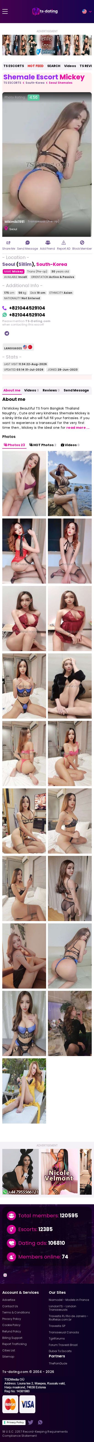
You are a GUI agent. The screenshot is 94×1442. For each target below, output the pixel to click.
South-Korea (35, 83)
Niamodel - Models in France (69, 1300)
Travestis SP (57, 1326)
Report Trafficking (14, 1344)
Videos (70, 66)
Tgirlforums (57, 1338)
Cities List (8, 1350)
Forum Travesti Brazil (63, 1345)
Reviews (51, 390)
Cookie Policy (11, 1325)
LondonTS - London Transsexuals (62, 1308)
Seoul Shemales (60, 83)
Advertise (8, 1300)
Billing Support (12, 1338)
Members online (39, 1256)
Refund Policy (11, 1331)
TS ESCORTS (13, 66)
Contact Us (10, 1306)
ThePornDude (58, 1363)
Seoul (8, 264)
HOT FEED (36, 66)
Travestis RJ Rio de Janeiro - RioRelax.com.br (68, 1318)
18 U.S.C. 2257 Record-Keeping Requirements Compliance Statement (35, 1434)
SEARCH (53, 66)
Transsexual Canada (64, 1332)
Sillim (25, 264)
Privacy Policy (15, 1422)
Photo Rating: (21, 97)
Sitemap (8, 1356)
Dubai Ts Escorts (60, 1351)
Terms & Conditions (16, 1312)
